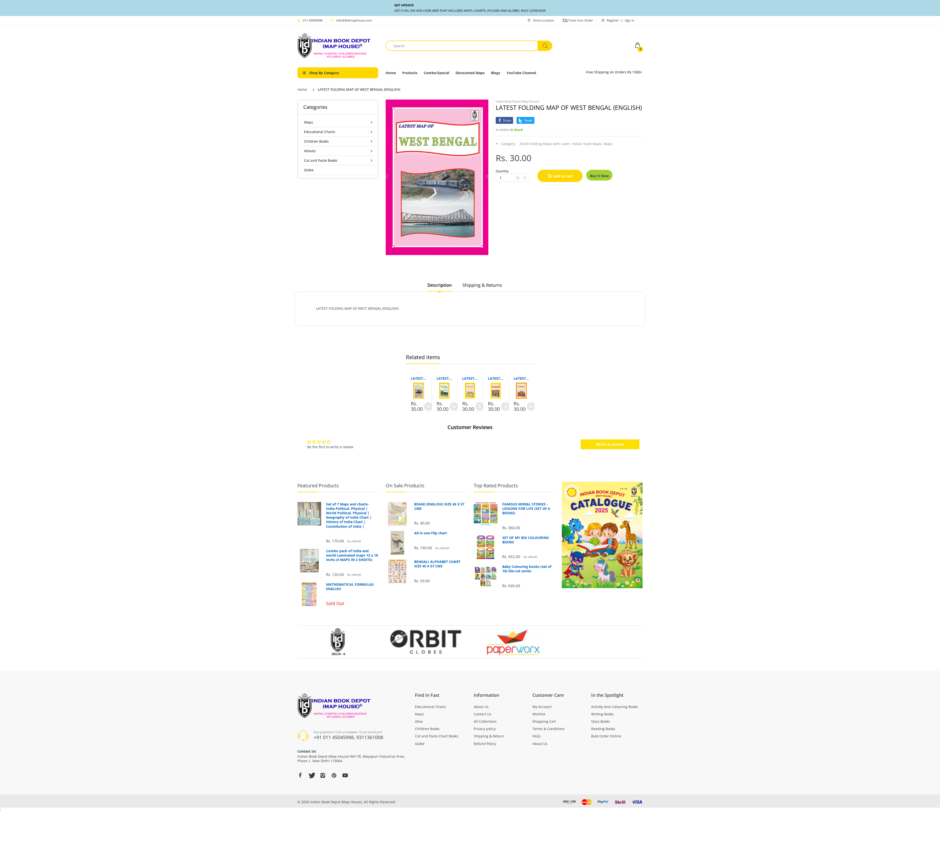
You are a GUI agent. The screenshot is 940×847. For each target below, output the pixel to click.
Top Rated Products (496, 485)
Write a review (610, 444)
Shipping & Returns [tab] (482, 285)
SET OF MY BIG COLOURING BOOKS (525, 540)
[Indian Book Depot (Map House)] (334, 45)
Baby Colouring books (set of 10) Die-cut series (526, 568)
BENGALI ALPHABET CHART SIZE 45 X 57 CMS (437, 564)
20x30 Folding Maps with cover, (545, 143)
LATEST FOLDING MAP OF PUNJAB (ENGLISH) (470, 378)
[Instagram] (322, 775)
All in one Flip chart (430, 533)
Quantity (502, 171)
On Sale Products (405, 485)
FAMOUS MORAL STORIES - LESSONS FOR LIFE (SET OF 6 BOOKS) (526, 508)
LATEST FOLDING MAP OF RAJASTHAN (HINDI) (521, 378)
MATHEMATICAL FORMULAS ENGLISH (350, 586)
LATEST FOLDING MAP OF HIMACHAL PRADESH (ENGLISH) (444, 378)
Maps (608, 143)
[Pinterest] (334, 775)
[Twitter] (311, 775)
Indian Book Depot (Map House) (517, 101)
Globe (309, 170)
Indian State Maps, (587, 143)
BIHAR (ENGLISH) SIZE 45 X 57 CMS (439, 506)
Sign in (629, 20)
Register (612, 20)
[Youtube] (345, 775)
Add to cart (563, 176)
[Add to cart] (428, 406)
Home (302, 89)
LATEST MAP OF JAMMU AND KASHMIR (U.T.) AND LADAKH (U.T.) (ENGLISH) (419, 378)
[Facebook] (300, 775)
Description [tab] (439, 285)
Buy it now (599, 175)
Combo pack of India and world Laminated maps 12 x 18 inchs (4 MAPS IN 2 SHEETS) (352, 555)
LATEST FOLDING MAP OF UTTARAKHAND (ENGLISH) (496, 378)
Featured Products (318, 485)
